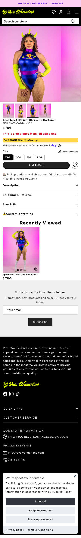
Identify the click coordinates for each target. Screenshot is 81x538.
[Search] (73, 21)
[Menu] (77, 12)
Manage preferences (40, 519)
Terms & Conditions (39, 529)
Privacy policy (15, 529)
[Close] (75, 475)
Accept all (40, 501)
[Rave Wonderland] (18, 12)
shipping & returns (17, 195)
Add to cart (36, 165)
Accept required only (40, 510)
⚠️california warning (18, 213)
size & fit (10, 204)
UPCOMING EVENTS (17, 445)
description (11, 185)
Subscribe (40, 322)
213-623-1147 (17, 459)
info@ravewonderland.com (26, 452)
